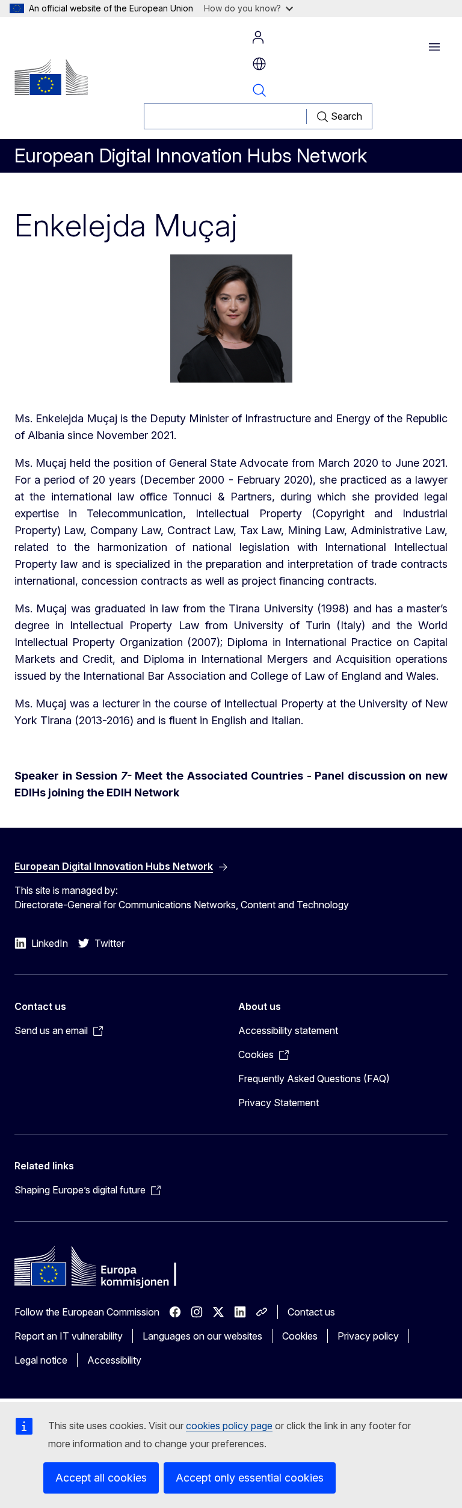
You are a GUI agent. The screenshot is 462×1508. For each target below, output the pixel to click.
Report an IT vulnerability (68, 1336)
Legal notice (40, 1360)
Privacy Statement (278, 1103)
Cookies (300, 1336)
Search (259, 90)
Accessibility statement (288, 1030)
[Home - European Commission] (51, 77)
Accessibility (114, 1360)
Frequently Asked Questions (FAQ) (314, 1079)
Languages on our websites (202, 1336)
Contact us (311, 1312)
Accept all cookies (101, 1477)
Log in (258, 37)
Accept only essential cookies (250, 1477)
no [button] (259, 64)
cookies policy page (229, 1426)
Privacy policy (368, 1336)
